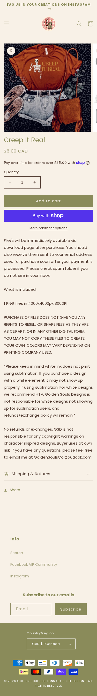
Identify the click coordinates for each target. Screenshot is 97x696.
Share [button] (15, 489)
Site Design (74, 681)
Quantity (11, 172)
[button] (6, 24)
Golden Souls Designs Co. (39, 681)
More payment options (48, 228)
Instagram (19, 576)
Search (16, 552)
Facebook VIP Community (33, 564)
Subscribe (70, 609)
